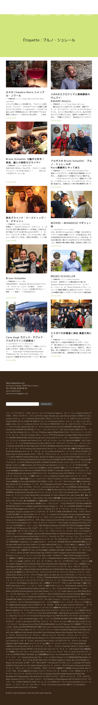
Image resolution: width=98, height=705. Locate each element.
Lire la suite (11, 118)
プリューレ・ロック (35, 479)
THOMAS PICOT (55, 424)
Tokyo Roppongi (79, 446)
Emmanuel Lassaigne (20, 490)
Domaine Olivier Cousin (38, 564)
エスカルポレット (85, 451)
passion (71, 498)
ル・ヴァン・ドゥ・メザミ (45, 531)
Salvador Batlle (28, 457)
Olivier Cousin (86, 569)
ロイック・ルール (44, 421)
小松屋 (22, 465)
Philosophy (30, 14)
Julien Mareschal (65, 416)
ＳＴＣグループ (41, 580)
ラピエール (62, 492)
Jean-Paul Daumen (68, 457)
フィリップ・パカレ (59, 583)
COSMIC (22, 539)
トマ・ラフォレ (25, 610)
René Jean (84, 668)
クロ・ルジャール (43, 558)
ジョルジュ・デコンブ (60, 599)
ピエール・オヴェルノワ (32, 432)
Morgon (84, 660)
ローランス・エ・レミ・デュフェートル (24, 556)
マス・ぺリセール (73, 641)
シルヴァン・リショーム (42, 476)
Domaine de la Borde (75, 586)
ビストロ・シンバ (79, 597)
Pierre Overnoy (57, 657)
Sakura (80, 490)
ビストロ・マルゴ (69, 432)
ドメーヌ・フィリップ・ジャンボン (65, 454)
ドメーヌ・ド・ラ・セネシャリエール (69, 418)
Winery (29, 99)
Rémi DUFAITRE (48, 613)
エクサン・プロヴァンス (60, 676)
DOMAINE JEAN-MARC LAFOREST (60, 550)
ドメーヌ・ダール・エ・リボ (62, 649)
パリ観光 (84, 583)
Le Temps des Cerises (72, 660)
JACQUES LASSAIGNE (41, 462)
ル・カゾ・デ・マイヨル (42, 561)
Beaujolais (74, 657)
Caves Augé (15, 547)
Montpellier (53, 663)
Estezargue (58, 457)
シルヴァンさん (69, 462)
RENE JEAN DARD (63, 512)
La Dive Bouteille (44, 495)
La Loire (77, 580)
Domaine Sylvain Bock (34, 632)
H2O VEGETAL (69, 473)
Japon (65, 605)
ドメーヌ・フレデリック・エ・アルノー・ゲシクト (44, 646)
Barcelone (83, 657)
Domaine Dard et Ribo (36, 418)
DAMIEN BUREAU (49, 624)
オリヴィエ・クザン (33, 520)
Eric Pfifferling (28, 462)
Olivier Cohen (11, 501)
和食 (82, 594)
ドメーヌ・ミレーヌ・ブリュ (49, 539)
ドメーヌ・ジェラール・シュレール (18, 476)
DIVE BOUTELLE (72, 578)
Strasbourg (48, 674)
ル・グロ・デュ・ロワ (58, 561)
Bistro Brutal (10, 484)
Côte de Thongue (49, 506)
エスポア (55, 553)
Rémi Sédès (82, 591)
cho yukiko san (54, 575)
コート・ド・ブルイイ (51, 621)
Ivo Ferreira (76, 668)
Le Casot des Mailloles (29, 547)
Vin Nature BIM (11, 545)
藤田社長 (82, 619)
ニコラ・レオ (64, 487)
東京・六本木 (58, 613)
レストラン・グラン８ (30, 575)
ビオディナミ (56, 501)
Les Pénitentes (85, 481)
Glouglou (9, 531)
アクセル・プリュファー (34, 487)
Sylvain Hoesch (40, 652)
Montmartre (24, 536)
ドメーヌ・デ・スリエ (79, 476)
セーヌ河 (75, 451)
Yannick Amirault (51, 427)
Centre (86, 171)
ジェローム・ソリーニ (20, 419)
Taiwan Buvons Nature (14, 575)
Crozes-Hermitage (73, 583)
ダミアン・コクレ (28, 416)
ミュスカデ (59, 624)
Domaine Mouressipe (29, 657)
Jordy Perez (39, 641)
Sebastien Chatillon (63, 470)
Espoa (32, 435)
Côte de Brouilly (35, 676)
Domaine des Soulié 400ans (37, 597)
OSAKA (53, 682)
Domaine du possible (58, 684)
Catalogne (82, 627)
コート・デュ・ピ (52, 588)
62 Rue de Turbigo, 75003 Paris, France (22, 386)
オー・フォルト (82, 588)
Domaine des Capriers (20, 468)
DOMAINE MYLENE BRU (25, 429)
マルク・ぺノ (85, 613)
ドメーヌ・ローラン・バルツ (77, 608)
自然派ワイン (21, 572)
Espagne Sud (25, 605)
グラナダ (52, 435)
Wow (24, 281)
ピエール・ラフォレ (37, 427)
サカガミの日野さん (42, 550)
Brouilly (26, 443)
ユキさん (13, 424)
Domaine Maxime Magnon (42, 616)
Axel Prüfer (58, 484)
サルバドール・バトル (55, 449)
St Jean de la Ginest (23, 454)
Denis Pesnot (70, 638)
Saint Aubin (75, 621)
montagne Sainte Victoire (67, 553)
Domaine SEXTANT (26, 649)
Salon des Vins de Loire (36, 438)
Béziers (32, 503)
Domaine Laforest (12, 479)
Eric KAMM (35, 605)
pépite (57, 416)
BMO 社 (22, 446)
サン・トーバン (67, 451)
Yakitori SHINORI (77, 416)
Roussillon (58, 432)
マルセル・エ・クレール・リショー (80, 575)
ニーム (71, 663)
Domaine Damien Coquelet (36, 588)
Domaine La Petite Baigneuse (58, 679)
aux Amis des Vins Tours (51, 487)
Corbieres (58, 479)
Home (18, 14)
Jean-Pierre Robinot (17, 432)
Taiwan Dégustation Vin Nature (37, 446)
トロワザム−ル (33, 490)
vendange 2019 (79, 663)
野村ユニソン (87, 542)
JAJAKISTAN (10, 514)
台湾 (15, 632)
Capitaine (16, 536)
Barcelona (35, 638)
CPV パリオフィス (53, 567)
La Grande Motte (64, 654)
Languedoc (21, 519)
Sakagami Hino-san (22, 564)
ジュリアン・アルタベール (37, 566)
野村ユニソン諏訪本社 (78, 545)
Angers (36, 457)
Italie (81, 649)
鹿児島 (14, 481)
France (39, 613)
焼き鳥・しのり (80, 440)
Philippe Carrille (75, 558)
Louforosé (69, 492)
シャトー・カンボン (63, 545)
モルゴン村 (39, 624)
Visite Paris (13, 616)
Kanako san (67, 523)
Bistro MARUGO (16, 457)
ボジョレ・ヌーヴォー (81, 492)
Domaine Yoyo (41, 665)
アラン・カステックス (42, 572)
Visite (58, 14)
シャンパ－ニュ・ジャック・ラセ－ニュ (58, 652)
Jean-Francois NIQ (12, 569)
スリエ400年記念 (26, 534)
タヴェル (20, 421)
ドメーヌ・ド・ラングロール (65, 528)
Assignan (76, 649)
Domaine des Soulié (28, 440)
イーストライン (44, 608)
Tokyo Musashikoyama (33, 602)
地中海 (38, 503)
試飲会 (47, 583)
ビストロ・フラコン (80, 462)
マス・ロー (45, 512)
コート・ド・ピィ (55, 591)
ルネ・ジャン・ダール (27, 652)
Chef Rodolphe (21, 583)
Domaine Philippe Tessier (14, 578)
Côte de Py (21, 594)
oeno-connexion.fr (13, 391)
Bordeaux (52, 446)
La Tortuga (85, 531)
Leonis (75, 591)
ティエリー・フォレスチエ (43, 430)
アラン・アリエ (66, 635)
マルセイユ (19, 484)
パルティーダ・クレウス (78, 654)
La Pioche (54, 627)
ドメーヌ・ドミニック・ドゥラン (60, 443)
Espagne (79, 525)
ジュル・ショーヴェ (59, 440)
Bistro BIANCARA (86, 503)
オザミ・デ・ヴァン (80, 550)
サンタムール (82, 509)
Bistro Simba (32, 671)
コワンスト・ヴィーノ (20, 613)
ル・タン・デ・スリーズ (75, 539)
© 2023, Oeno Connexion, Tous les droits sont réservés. (29, 693)
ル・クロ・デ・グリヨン (25, 641)
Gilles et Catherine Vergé (61, 534)
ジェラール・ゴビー (62, 438)
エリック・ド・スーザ (82, 432)
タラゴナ (75, 616)
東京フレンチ (71, 685)
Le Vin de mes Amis (20, 646)
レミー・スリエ (59, 503)
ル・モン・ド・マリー (54, 580)
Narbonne (28, 465)
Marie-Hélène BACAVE (49, 545)
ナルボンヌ (83, 621)
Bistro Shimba (31, 545)
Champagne (63, 564)
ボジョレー (29, 498)
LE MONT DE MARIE (30, 421)
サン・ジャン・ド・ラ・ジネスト (16, 597)
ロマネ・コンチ (16, 462)
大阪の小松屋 (23, 479)
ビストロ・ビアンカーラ (44, 440)
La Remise (29, 424)
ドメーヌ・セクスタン (25, 674)
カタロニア (74, 646)
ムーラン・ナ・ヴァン (79, 635)
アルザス (48, 553)
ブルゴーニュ (50, 418)
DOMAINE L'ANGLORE (72, 427)
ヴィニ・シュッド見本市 (76, 610)
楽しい (21, 569)
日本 (40, 660)
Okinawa (34, 687)
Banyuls (42, 638)
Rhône (12, 101)
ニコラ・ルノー (49, 528)
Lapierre (12, 564)
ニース (78, 547)
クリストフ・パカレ (23, 413)
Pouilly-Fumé (17, 627)
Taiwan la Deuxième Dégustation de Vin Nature (70, 630)
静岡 (32, 476)
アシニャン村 (64, 575)
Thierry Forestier (70, 481)
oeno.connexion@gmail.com (17, 393)
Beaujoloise (49, 484)
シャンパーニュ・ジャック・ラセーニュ (68, 531)
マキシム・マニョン (41, 435)
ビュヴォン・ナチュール (59, 610)
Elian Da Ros (22, 632)
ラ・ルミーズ (24, 660)
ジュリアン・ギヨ (54, 635)
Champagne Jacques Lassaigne (18, 512)
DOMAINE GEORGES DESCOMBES (66, 618)
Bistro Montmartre (27, 471)
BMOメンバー (80, 468)
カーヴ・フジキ (85, 572)
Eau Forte (60, 427)
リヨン (17, 652)
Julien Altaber (84, 616)
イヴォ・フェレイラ (46, 619)
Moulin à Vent (10, 454)
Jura (82, 104)
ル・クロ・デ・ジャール (69, 413)
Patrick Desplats (67, 632)
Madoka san (80, 457)
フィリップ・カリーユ (68, 501)
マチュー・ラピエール (41, 684)
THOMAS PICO (46, 627)
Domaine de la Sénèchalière (53, 569)
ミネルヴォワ (72, 605)
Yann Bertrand (11, 572)
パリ (70, 616)
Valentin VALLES (83, 413)
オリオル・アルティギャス (81, 511)
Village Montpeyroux (68, 674)
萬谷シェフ (65, 468)
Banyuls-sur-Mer (26, 528)
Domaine (45, 14)
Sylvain (39, 460)
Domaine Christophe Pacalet (38, 591)
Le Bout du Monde (55, 451)
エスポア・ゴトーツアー (55, 481)
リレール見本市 (22, 550)
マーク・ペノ (28, 577)
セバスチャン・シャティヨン (47, 542)
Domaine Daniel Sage (37, 553)
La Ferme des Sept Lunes (42, 649)
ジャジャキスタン (28, 599)
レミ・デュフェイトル (18, 495)
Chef (24, 224)
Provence (71, 665)
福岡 (55, 498)
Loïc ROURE (34, 660)
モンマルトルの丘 (23, 481)
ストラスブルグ (11, 523)
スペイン (53, 511)
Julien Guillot (70, 440)
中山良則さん (42, 468)
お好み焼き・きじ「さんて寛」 (76, 517)
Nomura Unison (28, 624)
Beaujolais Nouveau (22, 503)
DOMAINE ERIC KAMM (14, 599)
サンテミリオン (38, 674)
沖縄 (77, 481)
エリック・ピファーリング (64, 643)
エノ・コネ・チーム (61, 506)
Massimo (13, 641)
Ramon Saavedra (47, 520)
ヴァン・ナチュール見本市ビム (78, 564)
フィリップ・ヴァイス (25, 616)
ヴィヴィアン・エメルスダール (49, 536)
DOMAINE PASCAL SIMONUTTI (45, 470)
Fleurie (76, 643)
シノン (10, 613)
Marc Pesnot (44, 525)
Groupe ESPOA (11, 421)
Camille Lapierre (67, 591)
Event (67, 14)
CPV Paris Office (23, 630)
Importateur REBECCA (31, 473)
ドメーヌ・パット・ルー (42, 514)
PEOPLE (72, 555)
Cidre (18, 427)
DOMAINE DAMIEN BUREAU (18, 438)
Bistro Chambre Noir (58, 638)
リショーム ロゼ (62, 586)
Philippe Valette (43, 575)
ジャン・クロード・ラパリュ (41, 454)
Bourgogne (80, 171)
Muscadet (84, 459)
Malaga (26, 484)
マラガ (18, 459)
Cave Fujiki (26, 621)
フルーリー (20, 424)
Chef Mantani (72, 490)
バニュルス (67, 547)
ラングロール (64, 662)
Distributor (35, 99)
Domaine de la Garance (79, 523)
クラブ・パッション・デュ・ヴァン (72, 536)
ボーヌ (27, 435)
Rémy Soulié (47, 459)
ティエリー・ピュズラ (26, 668)
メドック (48, 638)
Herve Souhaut (21, 523)
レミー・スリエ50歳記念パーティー (53, 602)
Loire (7, 101)
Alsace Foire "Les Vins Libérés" (25, 665)
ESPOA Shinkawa (20, 591)
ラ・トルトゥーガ (40, 509)
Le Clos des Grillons (74, 682)
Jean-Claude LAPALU (72, 429)
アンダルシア (47, 676)
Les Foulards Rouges (31, 619)
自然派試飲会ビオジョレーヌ (48, 654)
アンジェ (49, 671)
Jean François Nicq (37, 610)
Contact (88, 14)
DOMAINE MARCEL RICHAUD (23, 654)
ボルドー (44, 662)
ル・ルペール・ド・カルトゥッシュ (74, 421)
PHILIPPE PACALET (30, 627)
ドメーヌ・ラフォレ (77, 470)
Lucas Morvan (57, 229)
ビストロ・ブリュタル (26, 679)
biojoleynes (54, 525)
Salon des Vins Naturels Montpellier (24, 607)
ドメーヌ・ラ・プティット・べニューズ (65, 509)
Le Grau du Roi (50, 438)
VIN (53, 473)
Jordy (74, 547)
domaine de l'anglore (47, 457)
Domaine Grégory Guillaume (68, 627)
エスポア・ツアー (30, 663)
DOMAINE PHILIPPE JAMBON (63, 459)
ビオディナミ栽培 (45, 490)
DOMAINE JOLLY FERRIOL (38, 481)
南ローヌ (47, 500)
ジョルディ (16, 465)
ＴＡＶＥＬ (42, 671)
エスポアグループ (37, 621)
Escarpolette (80, 684)
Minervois (66, 624)
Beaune (58, 632)
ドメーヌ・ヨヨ (66, 424)
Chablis (45, 416)
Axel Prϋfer (38, 416)
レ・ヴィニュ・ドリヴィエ (77, 599)
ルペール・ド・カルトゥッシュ (44, 517)
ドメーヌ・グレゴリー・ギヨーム (36, 635)
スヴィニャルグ (36, 512)
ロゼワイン (43, 594)
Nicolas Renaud (67, 597)
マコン (39, 545)
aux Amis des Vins (81, 498)
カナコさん (87, 416)
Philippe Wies (80, 674)
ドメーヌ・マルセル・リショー (64, 671)
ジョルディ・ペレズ (40, 679)
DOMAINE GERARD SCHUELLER (56, 577)
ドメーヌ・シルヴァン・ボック (57, 665)
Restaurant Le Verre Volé (39, 443)
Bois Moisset (63, 608)
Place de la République (73, 569)
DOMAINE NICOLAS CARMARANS (69, 542)
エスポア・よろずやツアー (54, 556)
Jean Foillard (37, 465)
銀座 (58, 498)
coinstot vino (33, 468)
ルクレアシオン (29, 509)
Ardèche (87, 594)
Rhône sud (10, 591)
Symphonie (79, 514)
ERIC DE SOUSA (74, 679)
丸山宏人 (20, 561)
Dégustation (14, 604)
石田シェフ (19, 514)
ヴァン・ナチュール (33, 523)
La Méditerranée (31, 506)
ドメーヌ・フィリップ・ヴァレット (41, 630)
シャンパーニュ (81, 473)
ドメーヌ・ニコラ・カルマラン (80, 676)
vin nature (83, 641)
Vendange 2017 (22, 566)
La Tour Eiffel (41, 556)
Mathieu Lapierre (46, 432)
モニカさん (54, 495)
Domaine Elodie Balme (29, 460)
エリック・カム (45, 473)
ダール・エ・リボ (12, 668)
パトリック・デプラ (54, 597)
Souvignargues (23, 676)
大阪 (69, 621)
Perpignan (79, 555)
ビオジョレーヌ (73, 572)
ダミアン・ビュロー (15, 621)
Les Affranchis (32, 583)
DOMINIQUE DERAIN (76, 487)
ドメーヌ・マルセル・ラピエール (51, 605)
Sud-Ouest (15, 649)
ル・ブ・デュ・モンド (37, 484)
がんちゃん (19, 501)
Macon (81, 435)
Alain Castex (15, 586)
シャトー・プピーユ (47, 503)
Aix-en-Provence (77, 534)
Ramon (49, 509)
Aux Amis (58, 517)
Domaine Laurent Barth (71, 613)
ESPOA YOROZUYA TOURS (26, 682)
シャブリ (72, 468)
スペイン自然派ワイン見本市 (61, 668)
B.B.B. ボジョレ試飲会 (20, 671)
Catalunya (14, 679)
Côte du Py (63, 539)
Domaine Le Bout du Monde (69, 594)
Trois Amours (87, 520)
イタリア (77, 459)
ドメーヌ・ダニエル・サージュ (48, 492)
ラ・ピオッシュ (44, 547)
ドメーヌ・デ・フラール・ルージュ (35, 451)
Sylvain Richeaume (48, 632)
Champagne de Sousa (67, 514)
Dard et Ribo (29, 514)
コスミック (46, 660)
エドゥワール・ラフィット (58, 572)
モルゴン (60, 462)
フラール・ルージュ (44, 682)
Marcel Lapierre (12, 610)
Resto (77, 14)
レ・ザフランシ (39, 577)
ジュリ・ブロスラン (56, 547)
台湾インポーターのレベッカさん (24, 531)
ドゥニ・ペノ (10, 413)
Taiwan (81, 646)
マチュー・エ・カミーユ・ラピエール (33, 586)
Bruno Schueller (16, 278)
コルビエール (28, 561)
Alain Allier (67, 449)
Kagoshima (53, 465)
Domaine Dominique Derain (36, 449)
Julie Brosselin (26, 427)
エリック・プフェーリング (76, 602)
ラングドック (61, 640)
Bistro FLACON (53, 594)
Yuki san (46, 465)
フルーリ (42, 583)
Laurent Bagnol (74, 438)
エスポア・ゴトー (38, 528)
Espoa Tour (21, 544)
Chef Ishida (78, 632)
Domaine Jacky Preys (59, 490)
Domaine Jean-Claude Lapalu (17, 643)
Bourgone (19, 451)
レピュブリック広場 (68, 479)
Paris (39, 662)
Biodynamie (60, 435)
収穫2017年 (75, 449)
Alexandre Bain (52, 564)
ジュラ (48, 610)
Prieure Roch (83, 578)
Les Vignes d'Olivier (83, 528)
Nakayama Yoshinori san (64, 446)
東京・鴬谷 (84, 495)
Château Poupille (68, 580)
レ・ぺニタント (14, 498)
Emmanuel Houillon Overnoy (15, 687)
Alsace (25, 99)
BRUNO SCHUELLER (63, 276)
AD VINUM (52, 462)
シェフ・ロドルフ (47, 479)
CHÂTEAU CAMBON (32, 539)
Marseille (52, 416)
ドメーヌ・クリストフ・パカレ (52, 523)
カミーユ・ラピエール (18, 487)
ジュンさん (63, 621)
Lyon (14, 492)
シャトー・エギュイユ (81, 561)
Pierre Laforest (49, 641)
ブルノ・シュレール (45, 657)
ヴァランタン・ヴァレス (80, 424)
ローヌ (28, 687)
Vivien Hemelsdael (31, 495)
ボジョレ (70, 561)
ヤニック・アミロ (57, 430)
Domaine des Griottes (83, 665)
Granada (22, 588)
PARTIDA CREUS (62, 616)
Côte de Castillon (14, 446)
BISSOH (40, 506)
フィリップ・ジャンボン (43, 599)
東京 (39, 627)
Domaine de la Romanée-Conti (27, 492)
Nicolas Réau (34, 536)
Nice (58, 674)
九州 (64, 517)
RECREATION (10, 506)
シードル (84, 547)
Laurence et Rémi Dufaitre (42, 534)
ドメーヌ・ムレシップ (39, 413)
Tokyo (89, 473)
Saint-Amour (59, 473)
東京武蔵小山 (15, 471)
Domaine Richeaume (15, 473)
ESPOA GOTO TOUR (72, 503)
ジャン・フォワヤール (32, 594)
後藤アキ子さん (51, 586)
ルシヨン (86, 418)
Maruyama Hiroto (57, 421)
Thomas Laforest (69, 484)
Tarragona (68, 435)
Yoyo (54, 616)
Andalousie (23, 542)
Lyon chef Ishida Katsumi (68, 588)
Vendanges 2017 (11, 676)
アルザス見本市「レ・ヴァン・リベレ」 (25, 525)
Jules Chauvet (75, 495)
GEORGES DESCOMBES (24, 517)
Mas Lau (36, 498)
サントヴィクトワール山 (37, 643)
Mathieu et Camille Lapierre (61, 476)
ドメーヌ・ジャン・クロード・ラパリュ (74, 566)
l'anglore (64, 498)
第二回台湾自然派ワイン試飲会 (34, 501)
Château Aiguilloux (57, 660)
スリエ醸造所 (54, 608)
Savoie (55, 674)
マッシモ (66, 657)
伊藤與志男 (11, 99)
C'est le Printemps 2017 (73, 520)
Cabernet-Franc (64, 495)
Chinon (82, 449)
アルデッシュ (32, 613)
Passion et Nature (54, 413)
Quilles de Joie (76, 652)
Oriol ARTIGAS (59, 520)
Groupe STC (54, 514)
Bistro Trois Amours (47, 498)
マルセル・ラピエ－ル (42, 668)
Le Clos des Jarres (30, 558)
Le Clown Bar (65, 646)
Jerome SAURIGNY (54, 468)
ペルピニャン (20, 506)
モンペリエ (30, 572)
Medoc (66, 556)
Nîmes (8, 679)
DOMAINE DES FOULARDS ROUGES (18, 638)
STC (76, 501)
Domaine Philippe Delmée (33, 569)
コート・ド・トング (17, 443)
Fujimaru (9, 419)
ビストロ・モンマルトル (41, 424)
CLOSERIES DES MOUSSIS (67, 525)
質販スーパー (50, 643)
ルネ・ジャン (61, 682)
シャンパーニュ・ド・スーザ (67, 465)
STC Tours (31, 550)
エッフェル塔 (32, 542)
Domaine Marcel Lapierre (59, 558)
